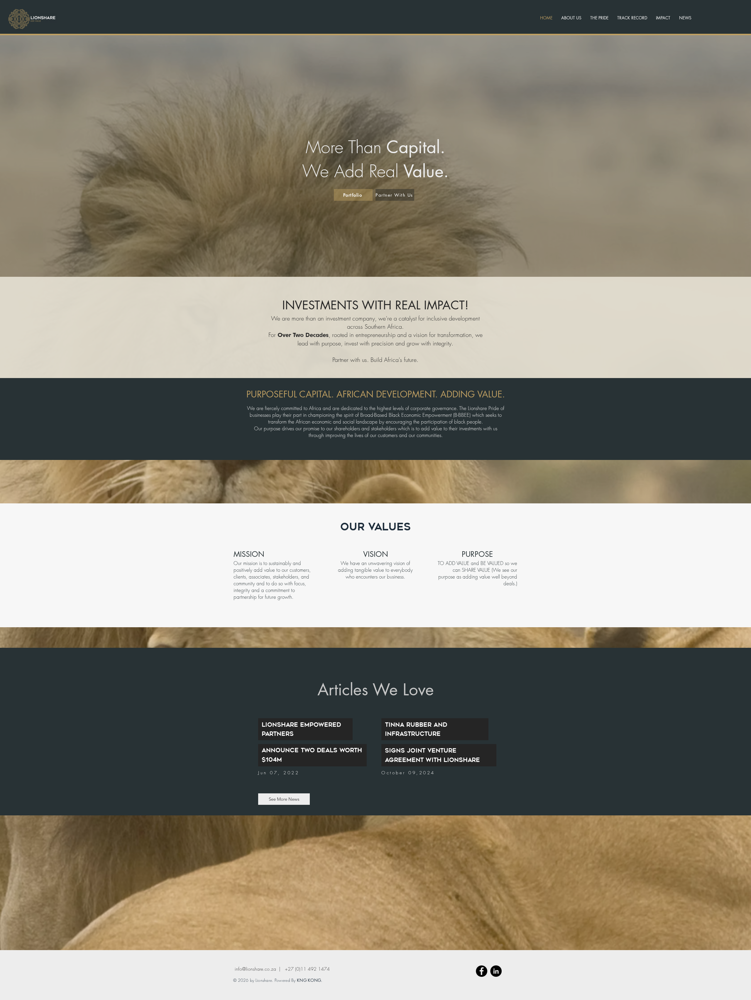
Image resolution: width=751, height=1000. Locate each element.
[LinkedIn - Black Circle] (496, 971)
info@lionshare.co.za (255, 969)
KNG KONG (309, 980)
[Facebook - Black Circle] (481, 971)
